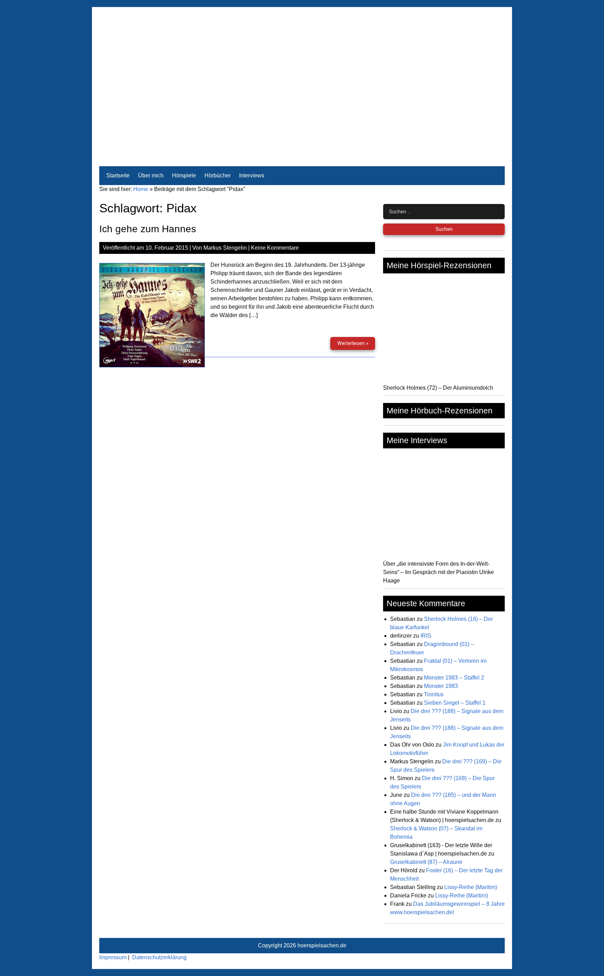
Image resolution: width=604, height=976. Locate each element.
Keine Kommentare (275, 248)
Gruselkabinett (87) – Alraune (426, 862)
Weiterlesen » (356, 345)
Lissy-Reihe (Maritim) (470, 887)
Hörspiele (184, 175)
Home (140, 189)
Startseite (118, 175)
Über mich (151, 175)
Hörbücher (217, 175)
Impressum (113, 957)
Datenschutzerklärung (159, 957)
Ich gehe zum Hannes (147, 228)
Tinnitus (434, 694)
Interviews (251, 175)
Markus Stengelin (225, 248)
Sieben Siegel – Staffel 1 (455, 703)
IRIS (425, 636)
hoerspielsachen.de (321, 945)
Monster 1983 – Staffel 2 (454, 678)
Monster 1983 (441, 686)
